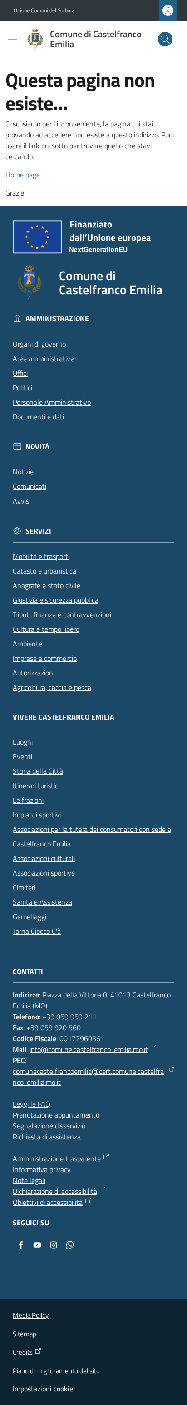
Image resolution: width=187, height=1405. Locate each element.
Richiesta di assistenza (47, 1136)
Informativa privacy (42, 1169)
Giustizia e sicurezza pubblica (55, 599)
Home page (22, 174)
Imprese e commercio (45, 658)
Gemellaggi (29, 916)
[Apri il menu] (12, 39)
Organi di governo (39, 343)
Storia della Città (38, 770)
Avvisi (21, 500)
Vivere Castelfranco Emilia (63, 717)
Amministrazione (57, 318)
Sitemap (24, 1334)
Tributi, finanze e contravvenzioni (62, 614)
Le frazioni (28, 800)
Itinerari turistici (36, 785)
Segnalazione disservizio (49, 1125)
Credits (23, 1352)
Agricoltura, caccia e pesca (52, 687)
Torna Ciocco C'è (37, 931)
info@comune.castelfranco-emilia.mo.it (89, 1049)
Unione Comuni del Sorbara (44, 10)
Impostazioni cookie (43, 1388)
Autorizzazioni (33, 672)
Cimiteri (24, 887)
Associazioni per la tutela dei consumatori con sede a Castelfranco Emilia (92, 836)
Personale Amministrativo (52, 402)
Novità (37, 447)
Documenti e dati (38, 416)
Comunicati (29, 486)
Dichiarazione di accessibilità (55, 1191)
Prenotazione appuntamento (56, 1114)
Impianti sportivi (37, 814)
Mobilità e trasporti (41, 556)
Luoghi (23, 741)
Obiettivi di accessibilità (48, 1202)
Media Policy (31, 1315)
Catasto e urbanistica (44, 570)
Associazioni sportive (44, 872)
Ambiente (27, 643)
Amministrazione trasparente (57, 1158)
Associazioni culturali (44, 858)
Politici (22, 387)
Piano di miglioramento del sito (56, 1370)
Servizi (38, 531)
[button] (165, 39)
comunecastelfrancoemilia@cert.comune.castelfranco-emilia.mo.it (88, 1077)
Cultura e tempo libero (46, 629)
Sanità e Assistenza (42, 901)
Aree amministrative (43, 358)
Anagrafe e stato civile (46, 585)
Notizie (23, 471)
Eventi (22, 756)
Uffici (20, 373)
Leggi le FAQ (31, 1103)
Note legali (29, 1180)
